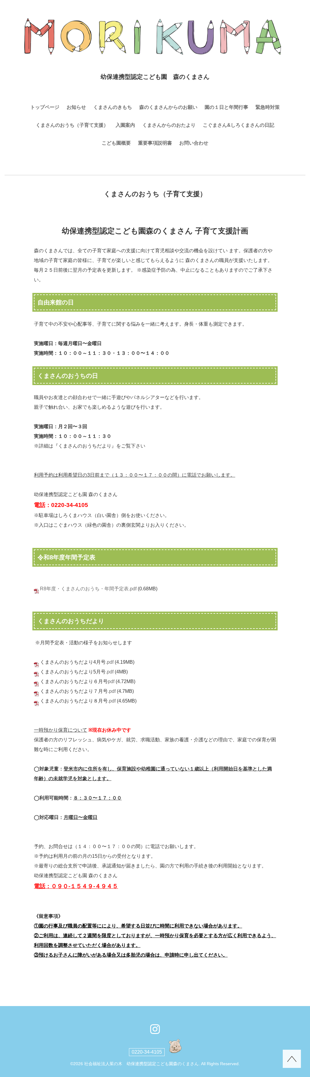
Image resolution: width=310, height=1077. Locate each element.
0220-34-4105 (147, 1052)
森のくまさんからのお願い (168, 107)
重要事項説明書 (155, 143)
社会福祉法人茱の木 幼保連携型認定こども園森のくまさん (141, 1063)
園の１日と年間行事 (226, 107)
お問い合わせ (193, 143)
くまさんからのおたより (169, 125)
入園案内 (125, 125)
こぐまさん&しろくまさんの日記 (238, 125)
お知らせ (76, 107)
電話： (42, 886)
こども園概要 (116, 143)
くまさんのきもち (112, 107)
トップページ (44, 107)
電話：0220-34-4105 (61, 505)
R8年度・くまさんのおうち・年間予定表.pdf (88, 588)
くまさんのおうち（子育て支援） (72, 125)
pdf (111, 681)
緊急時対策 (268, 107)
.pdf (110, 662)
